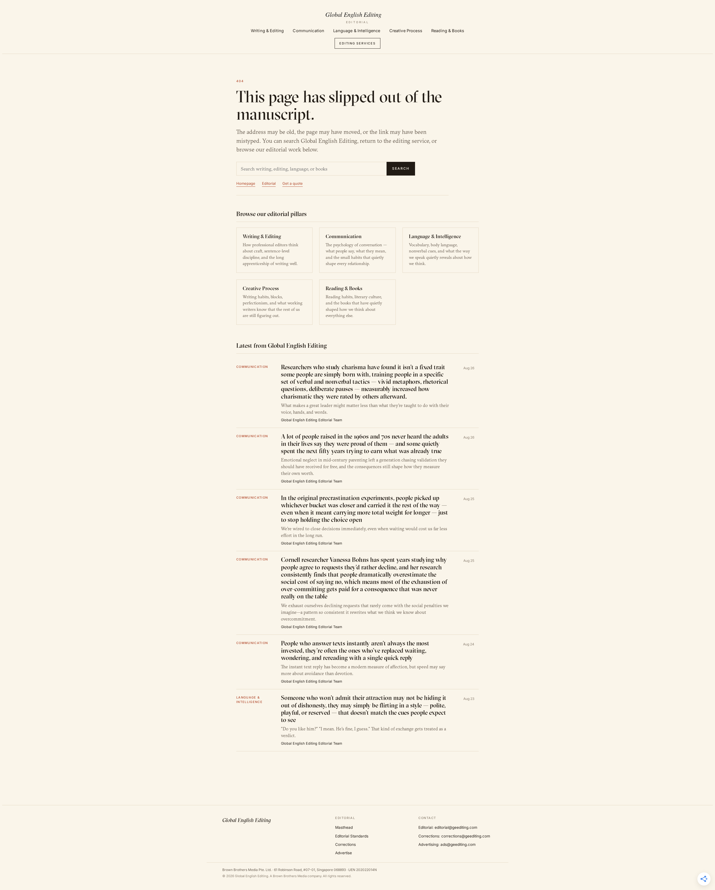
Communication (308, 30)
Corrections (345, 844)
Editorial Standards (351, 836)
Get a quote (292, 183)
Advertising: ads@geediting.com (447, 844)
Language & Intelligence (356, 30)
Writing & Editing (267, 30)
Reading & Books (447, 30)
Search (400, 168)
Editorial (269, 183)
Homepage (245, 183)
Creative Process (405, 30)
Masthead (344, 827)
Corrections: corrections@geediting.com (454, 836)
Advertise (343, 853)
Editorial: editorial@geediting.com (447, 827)
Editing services (357, 43)
